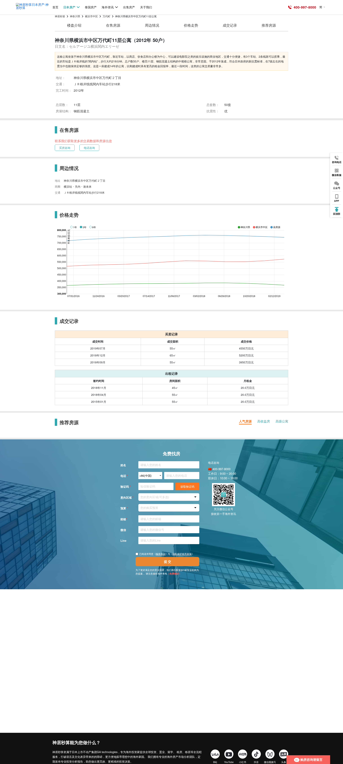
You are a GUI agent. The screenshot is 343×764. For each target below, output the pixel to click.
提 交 (167, 561)
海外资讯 (108, 7)
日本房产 (69, 7)
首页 (55, 7)
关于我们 (146, 7)
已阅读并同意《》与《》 (166, 554)
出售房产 (129, 7)
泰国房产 (91, 7)
